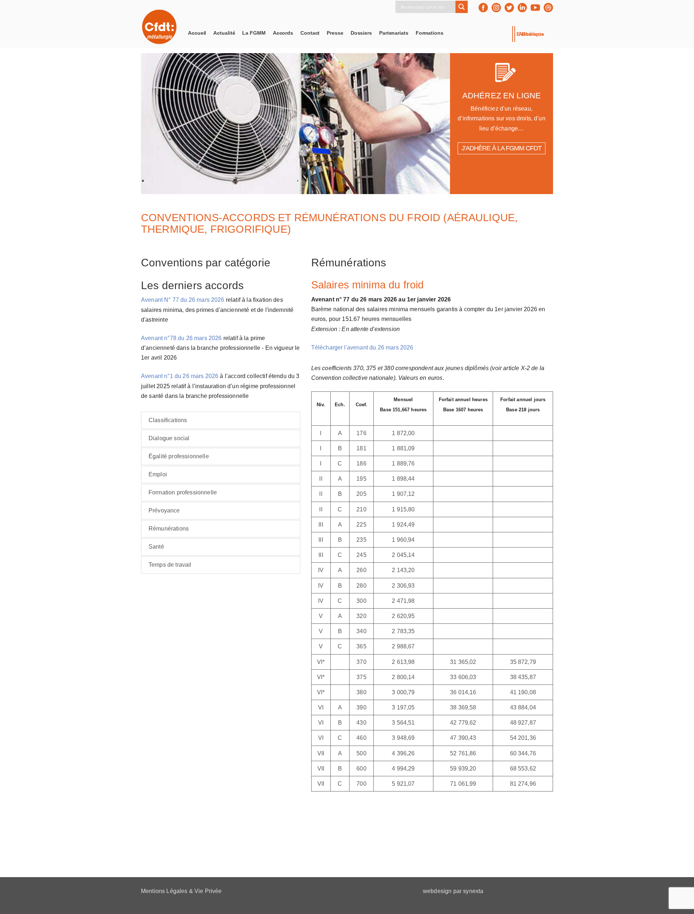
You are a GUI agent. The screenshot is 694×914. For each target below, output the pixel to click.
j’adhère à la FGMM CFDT (501, 148)
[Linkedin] (522, 7)
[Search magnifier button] (461, 7)
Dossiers (361, 33)
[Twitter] (509, 7)
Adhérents (531, 34)
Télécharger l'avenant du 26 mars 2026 (362, 347)
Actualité (224, 33)
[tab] (220, 420)
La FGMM (253, 33)
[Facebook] (483, 7)
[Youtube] (535, 7)
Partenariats (393, 33)
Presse (335, 33)
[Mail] (548, 7)
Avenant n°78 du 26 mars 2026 (181, 338)
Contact (310, 33)
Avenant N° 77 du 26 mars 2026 (182, 300)
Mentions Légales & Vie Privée (181, 891)
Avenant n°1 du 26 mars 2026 (179, 376)
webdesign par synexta (453, 891)
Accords (283, 33)
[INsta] (496, 7)
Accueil (197, 33)
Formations (430, 33)
